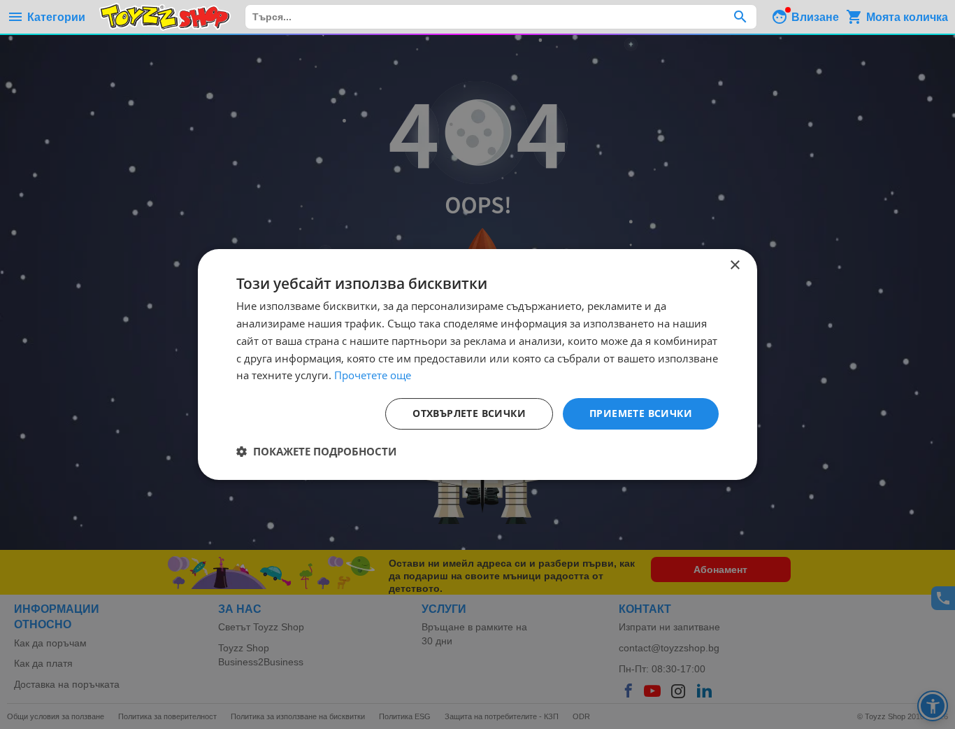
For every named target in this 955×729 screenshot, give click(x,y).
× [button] (734, 265)
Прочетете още (372, 375)
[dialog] (477, 364)
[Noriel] (165, 17)
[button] (316, 451)
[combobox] (501, 16)
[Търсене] (740, 16)
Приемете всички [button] (640, 413)
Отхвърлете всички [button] (469, 413)
